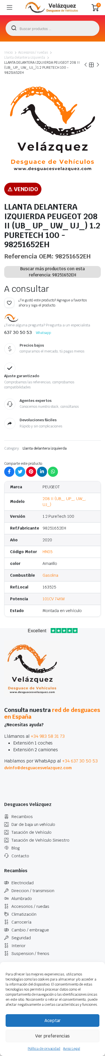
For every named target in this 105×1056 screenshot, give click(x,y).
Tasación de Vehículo (31, 832)
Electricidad (22, 882)
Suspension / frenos (30, 953)
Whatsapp (43, 333)
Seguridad (21, 937)
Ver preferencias (52, 1036)
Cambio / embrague (30, 930)
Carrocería (21, 922)
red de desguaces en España (52, 713)
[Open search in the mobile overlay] (52, 28)
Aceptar (53, 1020)
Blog (15, 848)
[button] (9, 303)
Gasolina (51, 575)
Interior (18, 945)
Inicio (8, 52)
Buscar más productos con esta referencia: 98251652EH (52, 272)
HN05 (48, 551)
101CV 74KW (54, 598)
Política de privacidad (44, 1048)
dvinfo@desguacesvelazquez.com (38, 767)
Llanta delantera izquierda (24, 57)
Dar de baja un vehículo (33, 824)
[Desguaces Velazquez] (52, 7)
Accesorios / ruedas (33, 52)
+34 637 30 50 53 (80, 761)
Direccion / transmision (32, 890)
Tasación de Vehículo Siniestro (40, 840)
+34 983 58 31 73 (48, 736)
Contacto (20, 855)
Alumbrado (21, 898)
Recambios (22, 816)
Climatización (23, 914)
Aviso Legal (71, 1048)
